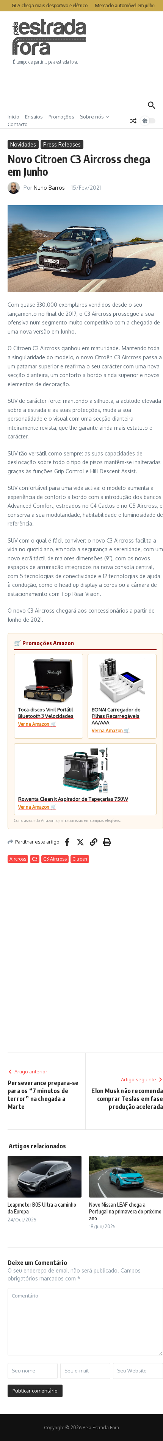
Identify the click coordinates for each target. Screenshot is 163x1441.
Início (13, 117)
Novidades (23, 144)
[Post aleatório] (133, 121)
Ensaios (34, 117)
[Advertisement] (81, 81)
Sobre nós (92, 117)
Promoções (61, 117)
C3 (35, 859)
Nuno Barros (49, 187)
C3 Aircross (55, 859)
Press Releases (62, 144)
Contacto (18, 124)
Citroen (79, 859)
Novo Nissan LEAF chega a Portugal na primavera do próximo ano (125, 1211)
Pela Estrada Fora (49, 37)
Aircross (17, 859)
